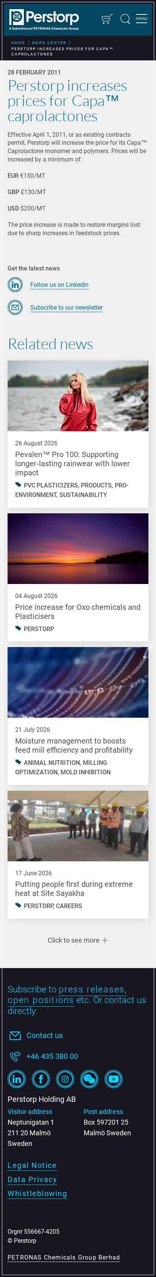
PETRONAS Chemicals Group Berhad (64, 1257)
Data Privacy (32, 1179)
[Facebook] (41, 1079)
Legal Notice (32, 1165)
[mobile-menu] (142, 20)
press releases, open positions (67, 995)
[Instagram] (65, 1079)
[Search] (125, 19)
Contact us (45, 1035)
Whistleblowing (37, 1193)
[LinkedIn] (17, 1079)
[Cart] (106, 19)
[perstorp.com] (48, 20)
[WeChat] (89, 1079)
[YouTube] (114, 1079)
